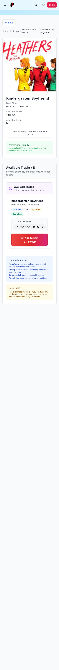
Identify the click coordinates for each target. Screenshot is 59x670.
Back (10, 22)
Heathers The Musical (29, 31)
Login (52, 4)
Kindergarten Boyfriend (27, 201)
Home (5, 31)
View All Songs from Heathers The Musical (29, 133)
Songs (16, 31)
